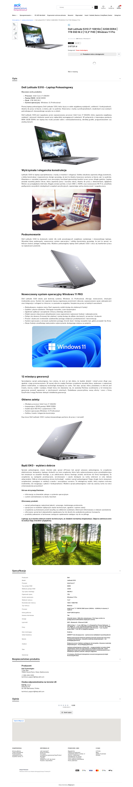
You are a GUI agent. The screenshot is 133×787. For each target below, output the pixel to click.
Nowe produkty (44, 752)
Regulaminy (71, 751)
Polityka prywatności (74, 752)
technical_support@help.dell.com (33, 677)
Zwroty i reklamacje (74, 755)
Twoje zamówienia (17, 752)
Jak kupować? (44, 751)
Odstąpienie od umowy (75, 756)
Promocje (43, 754)
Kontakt (98, 755)
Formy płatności (72, 760)
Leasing (42, 758)
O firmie (98, 751)
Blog (97, 752)
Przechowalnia (16, 754)
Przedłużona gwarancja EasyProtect (51, 755)
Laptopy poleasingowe (27, 20)
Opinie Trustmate (101, 754)
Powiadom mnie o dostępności (93, 54)
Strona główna (16, 20)
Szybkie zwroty (17, 756)
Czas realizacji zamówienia (76, 759)
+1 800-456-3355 (28, 675)
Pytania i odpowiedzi (46, 760)
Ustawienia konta (17, 755)
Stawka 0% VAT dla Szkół (47, 759)
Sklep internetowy (66, 785)
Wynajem (43, 756)
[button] (96, 7)
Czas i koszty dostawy (74, 758)
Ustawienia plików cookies (76, 754)
